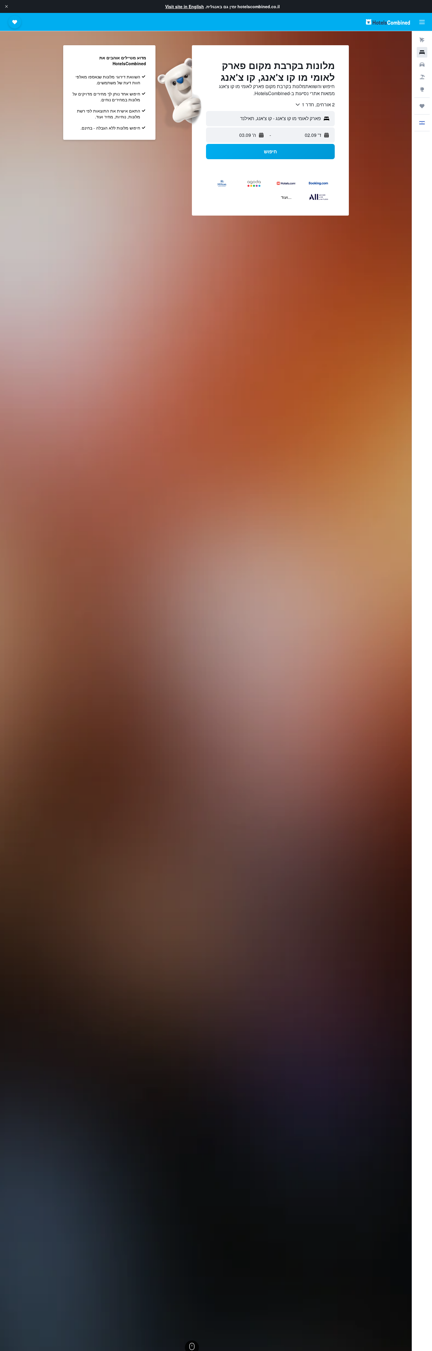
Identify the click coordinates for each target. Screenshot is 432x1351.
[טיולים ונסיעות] (422, 106)
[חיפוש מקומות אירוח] (422, 52)
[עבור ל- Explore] (422, 89)
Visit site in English (184, 6)
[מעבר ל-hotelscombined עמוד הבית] (388, 22)
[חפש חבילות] (422, 77)
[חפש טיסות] (422, 40)
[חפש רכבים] (422, 64)
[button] (6, 6)
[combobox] (315, 104)
